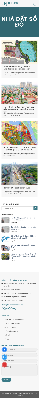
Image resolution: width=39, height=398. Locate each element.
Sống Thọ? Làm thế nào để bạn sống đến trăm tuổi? (23, 237)
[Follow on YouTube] (14, 308)
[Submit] (36, 208)
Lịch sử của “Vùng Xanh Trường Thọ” (23, 246)
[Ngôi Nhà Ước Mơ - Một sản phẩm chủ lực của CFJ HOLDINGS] (11, 3)
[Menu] (35, 4)
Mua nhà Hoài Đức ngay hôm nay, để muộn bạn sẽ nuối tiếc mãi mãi (19, 108)
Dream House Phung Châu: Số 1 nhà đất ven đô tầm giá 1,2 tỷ (18, 68)
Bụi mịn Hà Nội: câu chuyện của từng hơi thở (23, 228)
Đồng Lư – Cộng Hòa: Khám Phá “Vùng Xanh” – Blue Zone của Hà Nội (23, 256)
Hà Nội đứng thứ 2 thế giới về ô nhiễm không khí (23, 219)
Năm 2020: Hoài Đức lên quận (17, 188)
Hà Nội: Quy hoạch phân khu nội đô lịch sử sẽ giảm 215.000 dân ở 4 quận (20, 149)
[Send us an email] (10, 308)
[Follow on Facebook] (3, 308)
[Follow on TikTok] (7, 308)
